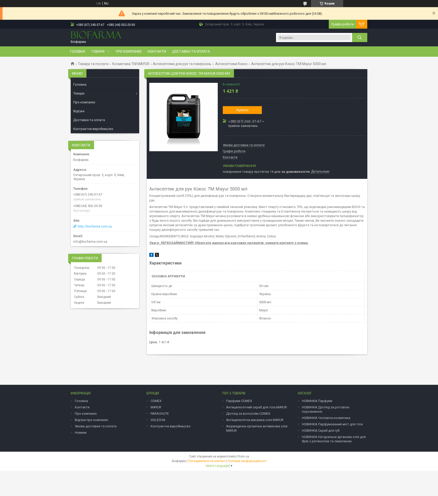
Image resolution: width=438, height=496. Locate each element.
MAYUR (156, 407)
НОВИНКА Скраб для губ (320, 430)
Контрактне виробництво (93, 129)
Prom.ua (243, 456)
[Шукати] (359, 37)
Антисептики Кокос (231, 64)
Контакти (157, 51)
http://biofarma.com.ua (95, 226)
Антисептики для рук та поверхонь (182, 64)
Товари (97, 51)
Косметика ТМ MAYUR (130, 64)
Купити (242, 110)
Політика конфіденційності (247, 461)
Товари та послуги (93, 64)
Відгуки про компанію (91, 420)
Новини (80, 432)
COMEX (156, 401)
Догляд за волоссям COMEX (248, 413)
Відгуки (78, 111)
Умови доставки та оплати (96, 426)
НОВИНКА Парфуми (317, 401)
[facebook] (151, 256)
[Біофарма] (96, 35)
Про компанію (129, 51)
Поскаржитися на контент (206, 461)
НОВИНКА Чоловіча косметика (326, 418)
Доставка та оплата (191, 51)
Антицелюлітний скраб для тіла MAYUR (256, 407)
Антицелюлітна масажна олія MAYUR (254, 420)
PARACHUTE (160, 413)
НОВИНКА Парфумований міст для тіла (332, 424)
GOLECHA (158, 420)
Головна (77, 51)
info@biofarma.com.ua (90, 241)
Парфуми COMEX (239, 401)
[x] (157, 256)
